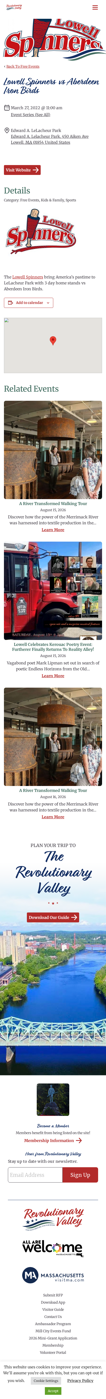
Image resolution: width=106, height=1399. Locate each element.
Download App (53, 1302)
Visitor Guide (53, 1309)
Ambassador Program (53, 1324)
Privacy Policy (80, 1380)
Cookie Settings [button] (46, 1381)
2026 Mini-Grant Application (53, 1338)
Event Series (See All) (30, 114)
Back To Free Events (22, 66)
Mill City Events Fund (53, 1331)
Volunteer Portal (53, 1352)
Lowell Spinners (27, 277)
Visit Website (18, 170)
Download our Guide (49, 917)
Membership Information (49, 1140)
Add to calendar (29, 302)
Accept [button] (53, 1391)
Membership (53, 1345)
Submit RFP (53, 1295)
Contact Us (53, 1316)
